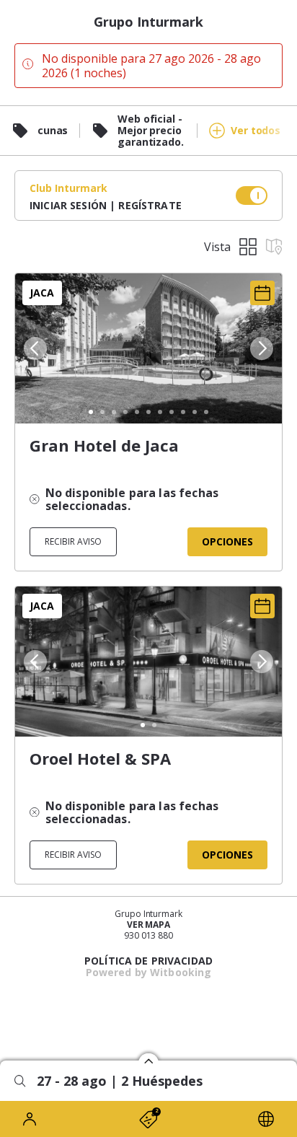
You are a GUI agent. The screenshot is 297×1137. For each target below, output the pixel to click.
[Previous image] (33, 348)
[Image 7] (160, 412)
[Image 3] (114, 412)
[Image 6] (148, 412)
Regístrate (149, 205)
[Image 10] (194, 412)
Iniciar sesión (68, 205)
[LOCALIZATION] (266, 1119)
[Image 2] (102, 412)
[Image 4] (125, 412)
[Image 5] (137, 412)
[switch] (251, 195)
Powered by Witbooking (149, 972)
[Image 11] (206, 412)
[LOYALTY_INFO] (31, 1119)
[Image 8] (171, 412)
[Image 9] (183, 412)
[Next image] (263, 348)
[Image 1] (91, 412)
